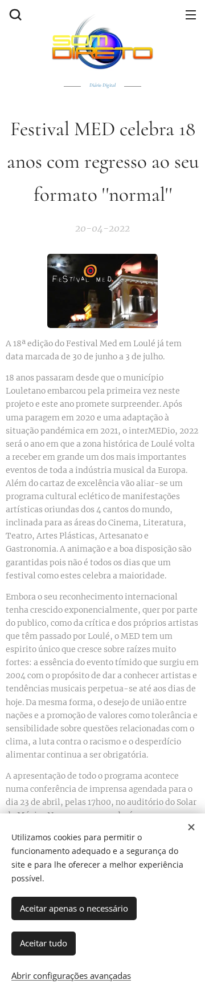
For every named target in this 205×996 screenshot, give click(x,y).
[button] (14, 14)
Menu (190, 14)
